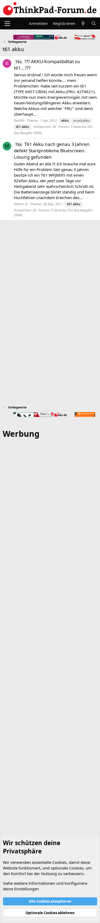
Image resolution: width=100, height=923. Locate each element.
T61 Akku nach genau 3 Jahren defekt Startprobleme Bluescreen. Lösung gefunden (52, 150)
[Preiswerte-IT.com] (85, 414)
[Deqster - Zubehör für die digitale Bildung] (23, 414)
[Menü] (7, 23)
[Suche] (94, 23)
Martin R (20, 204)
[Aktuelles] (83, 23)
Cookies (59, 862)
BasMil (19, 120)
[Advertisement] (50, 666)
